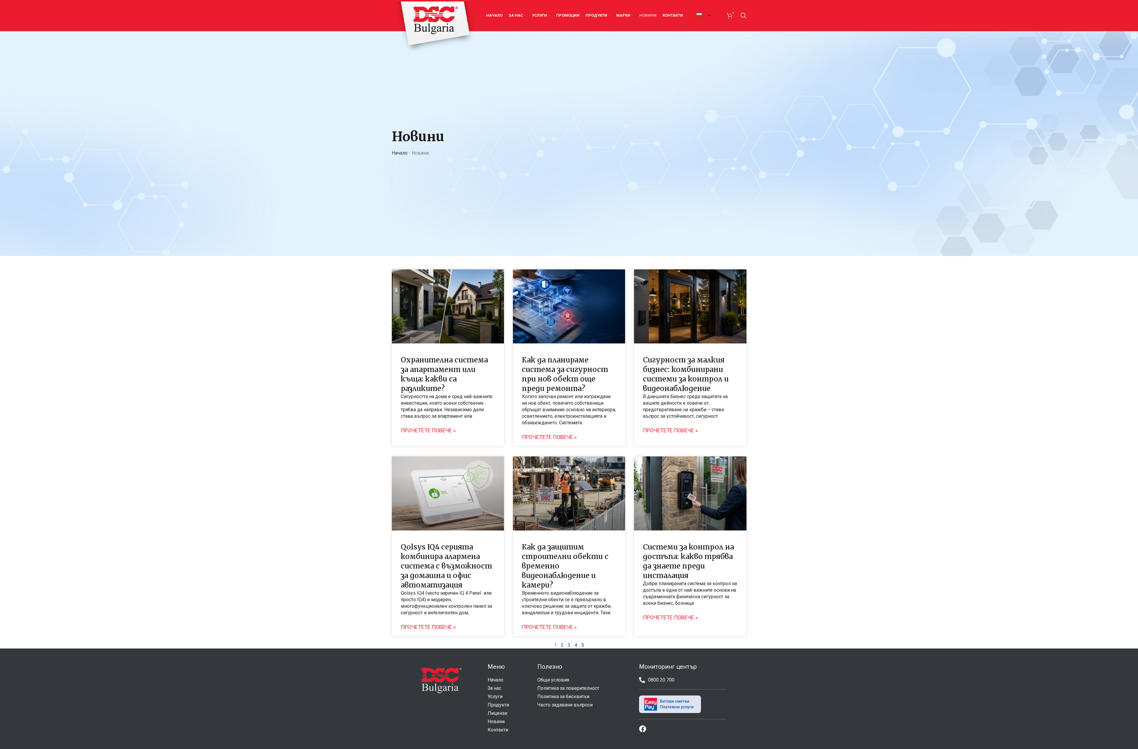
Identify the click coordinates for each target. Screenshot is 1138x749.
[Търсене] (743, 15)
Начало (400, 153)
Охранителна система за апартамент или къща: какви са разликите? (444, 374)
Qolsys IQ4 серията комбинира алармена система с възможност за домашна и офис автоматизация (446, 566)
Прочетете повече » (428, 431)
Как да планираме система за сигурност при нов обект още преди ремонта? (565, 374)
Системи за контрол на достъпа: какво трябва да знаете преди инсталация (688, 561)
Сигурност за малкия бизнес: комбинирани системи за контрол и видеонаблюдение (686, 374)
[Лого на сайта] (435, 27)
